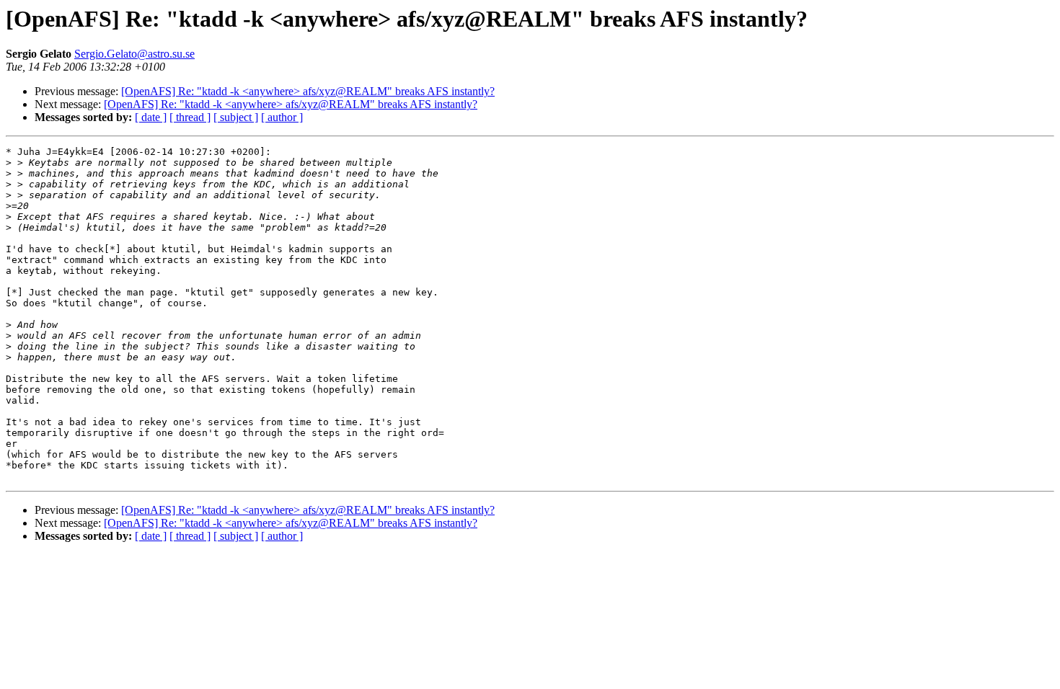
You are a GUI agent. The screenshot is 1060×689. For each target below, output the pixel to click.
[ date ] (151, 117)
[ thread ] (190, 117)
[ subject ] (235, 117)
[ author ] (282, 117)
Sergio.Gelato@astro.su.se (134, 54)
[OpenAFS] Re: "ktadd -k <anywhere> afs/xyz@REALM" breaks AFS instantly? (308, 91)
